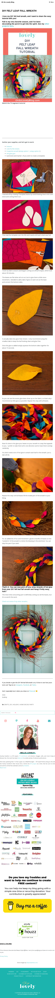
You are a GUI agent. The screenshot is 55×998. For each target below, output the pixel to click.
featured (20, 758)
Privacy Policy (4, 956)
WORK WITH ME (11, 974)
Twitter (34, 685)
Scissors (9, 146)
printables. (26, 765)
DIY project (33, 764)
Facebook (26, 685)
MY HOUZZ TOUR (36, 971)
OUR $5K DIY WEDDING (41, 974)
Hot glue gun (10, 153)
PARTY (31, 705)
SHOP (45, 971)
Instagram (19, 685)
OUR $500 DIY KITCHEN (25, 974)
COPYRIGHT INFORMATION (33, 976)
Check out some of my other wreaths (14, 601)
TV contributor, (23, 756)
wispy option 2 (35, 151)
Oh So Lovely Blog (7, 2)
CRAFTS (6, 705)
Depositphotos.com (32, 962)
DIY (11, 705)
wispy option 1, (24, 151)
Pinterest (32, 691)
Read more (3, 767)
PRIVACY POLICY (18, 976)
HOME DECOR (24, 705)
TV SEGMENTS (25, 971)
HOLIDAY (16, 705)
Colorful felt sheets (12, 149)
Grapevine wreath (12, 151)
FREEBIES (11, 971)
